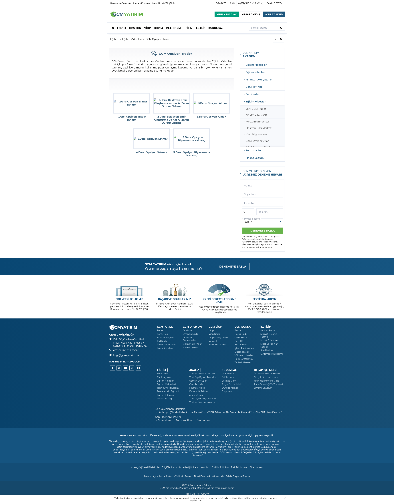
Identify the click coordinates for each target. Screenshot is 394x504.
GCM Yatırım (166, 487)
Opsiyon (187, 330)
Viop (211, 330)
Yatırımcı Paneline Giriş (266, 380)
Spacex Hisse (165, 420)
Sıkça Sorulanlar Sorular (269, 345)
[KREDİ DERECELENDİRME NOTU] (219, 290)
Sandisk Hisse (204, 420)
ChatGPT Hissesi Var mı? (268, 412)
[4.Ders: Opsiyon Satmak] (151, 138)
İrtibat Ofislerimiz (269, 340)
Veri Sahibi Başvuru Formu (235, 476)
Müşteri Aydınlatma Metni (158, 476)
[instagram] (138, 368)
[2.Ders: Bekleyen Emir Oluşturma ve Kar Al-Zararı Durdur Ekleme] (171, 103)
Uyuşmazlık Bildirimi (271, 353)
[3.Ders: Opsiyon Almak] (211, 103)
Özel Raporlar (196, 384)
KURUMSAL (229, 370)
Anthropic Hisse (184, 420)
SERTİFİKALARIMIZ (265, 299)
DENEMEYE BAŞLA (232, 266)
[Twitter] (119, 368)
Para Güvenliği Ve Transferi (268, 384)
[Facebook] (112, 368)
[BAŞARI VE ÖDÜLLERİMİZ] (174, 290)
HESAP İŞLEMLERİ (265, 370)
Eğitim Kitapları (255, 72)
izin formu (247, 247)
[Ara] (281, 27)
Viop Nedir (214, 334)
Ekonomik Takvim (199, 391)
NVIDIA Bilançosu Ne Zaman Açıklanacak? (229, 412)
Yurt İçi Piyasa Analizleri (202, 373)
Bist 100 (239, 341)
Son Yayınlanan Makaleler (170, 408)
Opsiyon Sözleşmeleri (189, 339)
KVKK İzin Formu (183, 476)
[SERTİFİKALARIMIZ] (264, 290)
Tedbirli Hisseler (243, 362)
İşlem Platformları (166, 344)
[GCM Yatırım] (126, 16)
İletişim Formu (268, 330)
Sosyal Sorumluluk (232, 384)
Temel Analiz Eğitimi (168, 391)
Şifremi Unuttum (263, 387)
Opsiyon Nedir (190, 334)
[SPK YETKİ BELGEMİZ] (129, 290)
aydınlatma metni (270, 244)
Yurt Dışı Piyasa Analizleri (203, 377)
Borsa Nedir (241, 334)
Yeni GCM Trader (256, 108)
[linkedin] (131, 368)
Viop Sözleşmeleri (218, 337)
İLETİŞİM (265, 326)
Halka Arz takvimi (244, 359)
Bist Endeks (241, 344)
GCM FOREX (165, 326)
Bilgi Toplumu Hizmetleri (175, 467)
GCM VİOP (215, 326)
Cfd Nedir (162, 341)
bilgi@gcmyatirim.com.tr (128, 355)
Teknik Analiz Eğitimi (168, 387)
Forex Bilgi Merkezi (257, 121)
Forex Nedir (163, 334)
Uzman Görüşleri (198, 380)
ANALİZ (194, 370)
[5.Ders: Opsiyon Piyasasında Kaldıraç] (191, 138)
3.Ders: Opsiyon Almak (211, 116)
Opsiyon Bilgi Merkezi (259, 128)
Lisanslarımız (228, 373)
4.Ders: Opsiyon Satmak (151, 152)
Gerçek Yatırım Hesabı (266, 377)
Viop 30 (213, 341)
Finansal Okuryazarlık (259, 79)
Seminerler (252, 94)
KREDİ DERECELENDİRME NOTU (219, 301)
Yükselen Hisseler (244, 355)
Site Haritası (266, 350)
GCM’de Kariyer (230, 387)
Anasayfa (136, 467)
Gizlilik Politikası (220, 467)
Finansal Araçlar (197, 387)
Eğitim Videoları (132, 39)
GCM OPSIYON (192, 326)
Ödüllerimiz (228, 377)
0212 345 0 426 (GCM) (126, 350)
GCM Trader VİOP (256, 115)
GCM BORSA (243, 326)
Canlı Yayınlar (254, 86)
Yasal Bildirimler (151, 467)
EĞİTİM (161, 370)
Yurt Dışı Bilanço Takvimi (202, 398)
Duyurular (227, 391)
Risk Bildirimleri (239, 467)
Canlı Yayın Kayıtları (257, 140)
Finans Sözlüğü (255, 157)
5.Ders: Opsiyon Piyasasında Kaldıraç (191, 154)
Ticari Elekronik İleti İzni (206, 476)
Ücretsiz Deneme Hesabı (267, 373)
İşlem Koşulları (165, 348)
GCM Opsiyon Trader (158, 39)
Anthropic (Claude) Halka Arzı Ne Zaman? (181, 412)
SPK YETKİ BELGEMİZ (129, 299)
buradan (273, 498)
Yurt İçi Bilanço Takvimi (202, 402)
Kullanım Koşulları (200, 467)
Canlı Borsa (241, 337)
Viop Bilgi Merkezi (256, 134)
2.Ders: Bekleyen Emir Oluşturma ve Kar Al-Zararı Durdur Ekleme (171, 119)
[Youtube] (125, 368)
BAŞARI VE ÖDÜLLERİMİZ (174, 299)
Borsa (238, 330)
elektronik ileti (258, 239)
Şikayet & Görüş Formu (268, 335)
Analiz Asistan (196, 395)
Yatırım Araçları (165, 337)
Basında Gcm (229, 380)
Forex (160, 330)
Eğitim (114, 39)
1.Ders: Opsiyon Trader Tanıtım (131, 118)
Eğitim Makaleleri (256, 64)
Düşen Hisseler (242, 351)
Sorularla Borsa (255, 150)
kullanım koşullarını (252, 241)
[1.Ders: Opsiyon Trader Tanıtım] (131, 103)
